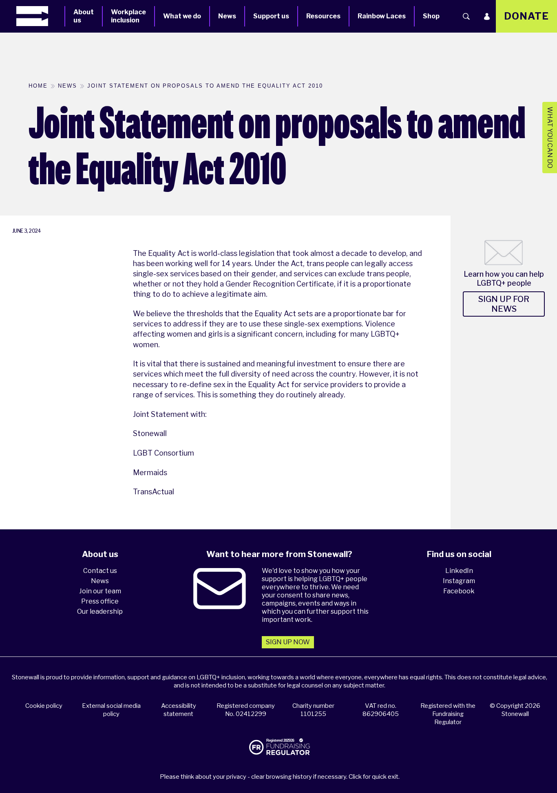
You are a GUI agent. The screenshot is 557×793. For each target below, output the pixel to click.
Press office (100, 601)
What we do (182, 16)
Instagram (459, 581)
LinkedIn (459, 571)
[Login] (487, 16)
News (227, 16)
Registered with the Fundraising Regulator (447, 714)
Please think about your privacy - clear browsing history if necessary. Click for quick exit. (280, 776)
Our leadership (100, 611)
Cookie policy (43, 705)
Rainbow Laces (382, 16)
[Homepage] (40, 16)
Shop (431, 16)
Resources (323, 16)
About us (83, 16)
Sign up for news (503, 304)
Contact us (100, 571)
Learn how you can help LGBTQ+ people (504, 278)
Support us (271, 16)
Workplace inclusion (128, 16)
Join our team (100, 591)
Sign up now (288, 642)
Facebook (459, 591)
